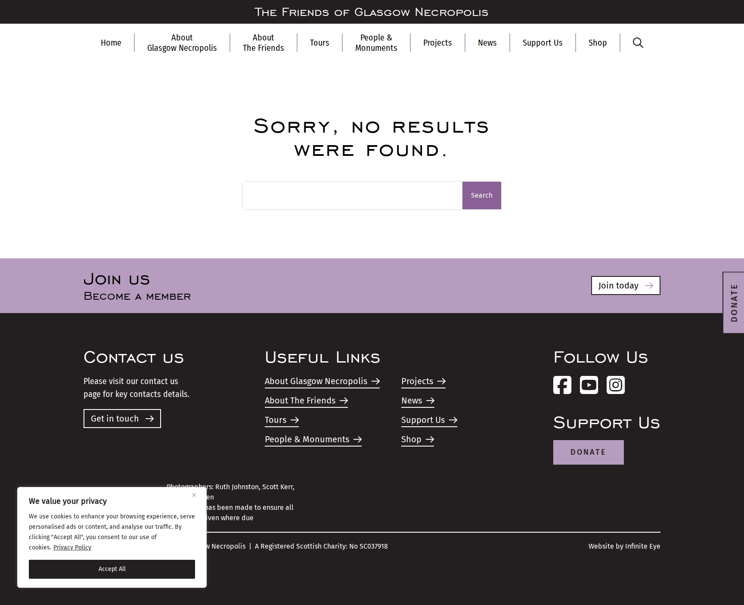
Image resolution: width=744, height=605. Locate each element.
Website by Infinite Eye (624, 546)
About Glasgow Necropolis (182, 42)
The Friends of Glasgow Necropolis (372, 12)
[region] (112, 537)
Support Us (543, 42)
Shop (598, 42)
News (487, 42)
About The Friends (263, 42)
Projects (437, 42)
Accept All (112, 569)
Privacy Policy (72, 547)
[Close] (197, 495)
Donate (588, 452)
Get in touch (115, 418)
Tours (319, 42)
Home (111, 42)
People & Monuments (376, 42)
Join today (618, 285)
